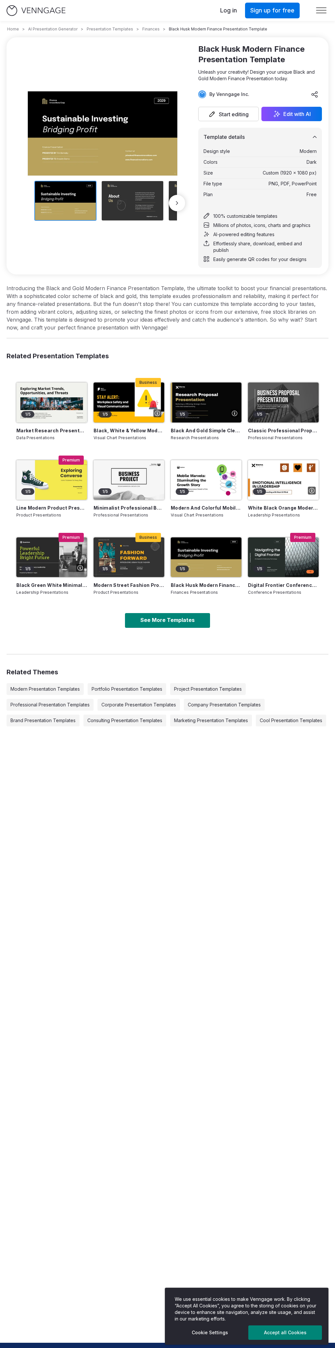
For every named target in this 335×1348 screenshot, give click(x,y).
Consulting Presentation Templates (124, 720)
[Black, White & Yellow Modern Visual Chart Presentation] (129, 402)
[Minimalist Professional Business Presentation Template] (129, 480)
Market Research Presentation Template (51, 430)
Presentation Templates (110, 29)
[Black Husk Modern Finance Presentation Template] (206, 557)
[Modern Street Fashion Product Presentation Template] (129, 557)
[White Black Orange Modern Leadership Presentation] (283, 480)
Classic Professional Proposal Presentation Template (283, 430)
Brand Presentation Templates (43, 720)
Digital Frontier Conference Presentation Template (283, 585)
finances (151, 29)
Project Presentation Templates (208, 689)
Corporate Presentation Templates (138, 704)
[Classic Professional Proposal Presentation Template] (283, 402)
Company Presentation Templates (224, 704)
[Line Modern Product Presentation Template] (51, 480)
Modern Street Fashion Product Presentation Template (129, 585)
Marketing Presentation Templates (211, 720)
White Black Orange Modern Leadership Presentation (283, 508)
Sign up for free (272, 10)
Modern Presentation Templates (45, 689)
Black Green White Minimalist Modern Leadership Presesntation (51, 585)
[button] (228, 114)
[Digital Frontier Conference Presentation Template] (283, 557)
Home (13, 29)
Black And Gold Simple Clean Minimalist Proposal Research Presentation (206, 430)
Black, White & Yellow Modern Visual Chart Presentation (129, 430)
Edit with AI (297, 114)
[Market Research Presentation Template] (51, 402)
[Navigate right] (177, 203)
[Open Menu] (321, 10)
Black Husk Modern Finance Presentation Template (206, 585)
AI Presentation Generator (53, 29)
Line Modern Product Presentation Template (51, 508)
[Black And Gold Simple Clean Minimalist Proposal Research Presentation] (206, 402)
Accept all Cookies (285, 1332)
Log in (228, 10)
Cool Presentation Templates (291, 720)
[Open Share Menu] (315, 94)
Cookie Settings (210, 1332)
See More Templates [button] (167, 620)
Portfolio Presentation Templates (127, 689)
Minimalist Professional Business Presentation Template (129, 508)
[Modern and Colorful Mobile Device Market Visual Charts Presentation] (206, 480)
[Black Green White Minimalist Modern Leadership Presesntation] (51, 557)
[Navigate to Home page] (36, 10)
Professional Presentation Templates (50, 704)
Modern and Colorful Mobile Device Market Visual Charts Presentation (206, 508)
